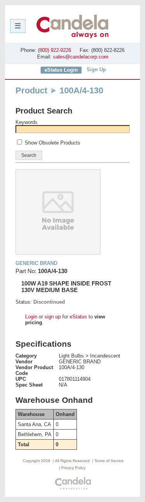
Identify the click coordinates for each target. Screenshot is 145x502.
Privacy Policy (73, 468)
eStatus (78, 317)
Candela (72, 26)
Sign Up (96, 69)
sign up (52, 317)
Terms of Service (109, 461)
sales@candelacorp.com (80, 57)
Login (31, 317)
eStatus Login (61, 70)
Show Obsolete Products (52, 143)
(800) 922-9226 (54, 50)
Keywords (26, 122)
